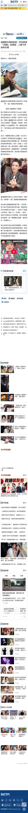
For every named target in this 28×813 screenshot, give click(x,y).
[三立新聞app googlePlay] (18, 804)
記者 (21, 576)
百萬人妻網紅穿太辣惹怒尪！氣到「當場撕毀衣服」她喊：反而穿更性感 (13, 753)
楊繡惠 (11, 120)
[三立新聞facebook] (6, 800)
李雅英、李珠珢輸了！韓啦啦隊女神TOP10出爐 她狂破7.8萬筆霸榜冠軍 (13, 718)
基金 (14, 576)
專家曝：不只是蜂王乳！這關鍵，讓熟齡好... (14, 334)
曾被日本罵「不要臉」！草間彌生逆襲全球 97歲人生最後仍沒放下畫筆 (4, 735)
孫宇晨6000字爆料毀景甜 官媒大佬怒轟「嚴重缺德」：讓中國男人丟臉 (22, 753)
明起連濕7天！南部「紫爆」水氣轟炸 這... (15, 327)
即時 (5, 5)
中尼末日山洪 (12, 5)
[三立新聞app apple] (6, 804)
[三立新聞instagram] (10, 800)
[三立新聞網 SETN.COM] (1, 5)
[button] (21, 1)
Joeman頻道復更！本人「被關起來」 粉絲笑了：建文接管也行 (22, 718)
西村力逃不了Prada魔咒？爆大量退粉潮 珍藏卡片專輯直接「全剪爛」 (4, 718)
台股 (6, 576)
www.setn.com (16, 809)
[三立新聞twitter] (17, 800)
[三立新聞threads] (21, 800)
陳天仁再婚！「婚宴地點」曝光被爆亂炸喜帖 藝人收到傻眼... (13, 559)
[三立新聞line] (14, 800)
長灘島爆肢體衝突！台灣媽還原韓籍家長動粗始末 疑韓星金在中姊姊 (22, 735)
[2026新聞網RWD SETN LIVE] (2, 2)
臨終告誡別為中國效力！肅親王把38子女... (15, 324)
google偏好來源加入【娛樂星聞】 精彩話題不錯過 (14, 321)
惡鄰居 (14, 123)
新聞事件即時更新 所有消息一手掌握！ (14, 318)
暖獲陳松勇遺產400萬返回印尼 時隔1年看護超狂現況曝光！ (4, 753)
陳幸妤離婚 (21, 5)
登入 (26, 1)
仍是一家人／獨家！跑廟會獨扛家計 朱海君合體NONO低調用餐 (13, 735)
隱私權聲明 (4, 809)
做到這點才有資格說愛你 (10, 330)
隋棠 (3, 101)
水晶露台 (19, 138)
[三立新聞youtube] (2, 800)
